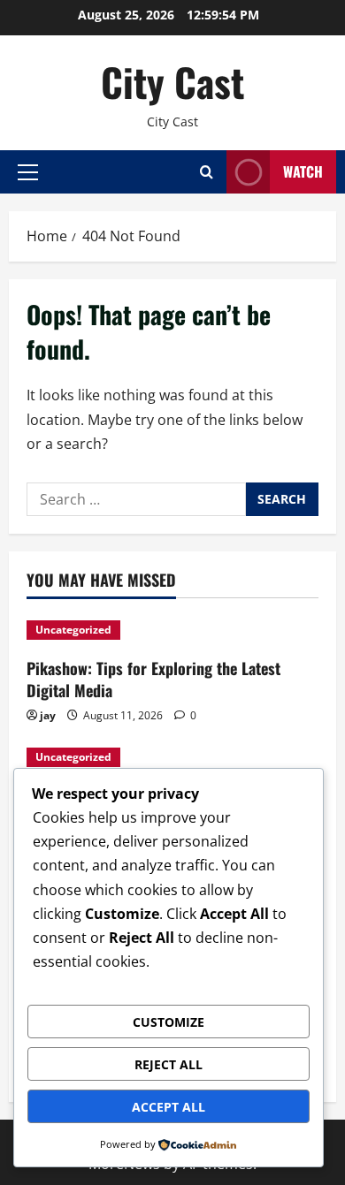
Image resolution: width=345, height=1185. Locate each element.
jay (48, 715)
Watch (303, 171)
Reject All (168, 1064)
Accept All (168, 1106)
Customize (168, 1022)
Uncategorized (73, 629)
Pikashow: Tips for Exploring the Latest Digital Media (153, 679)
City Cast (172, 81)
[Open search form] (206, 172)
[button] (28, 171)
